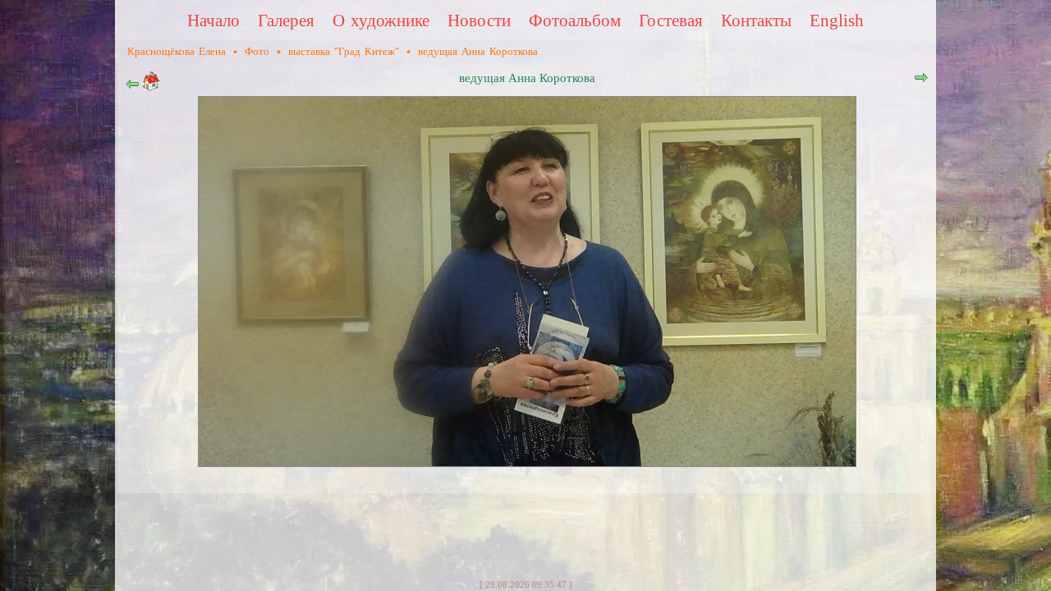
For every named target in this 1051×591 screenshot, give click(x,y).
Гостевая (671, 20)
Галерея (286, 20)
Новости (479, 20)
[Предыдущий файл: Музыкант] (132, 88)
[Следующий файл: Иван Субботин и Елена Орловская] (921, 81)
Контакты (756, 20)
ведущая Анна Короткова (478, 51)
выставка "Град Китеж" (343, 51)
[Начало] (151, 88)
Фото (257, 51)
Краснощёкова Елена (176, 51)
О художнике (381, 20)
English (837, 20)
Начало (213, 20)
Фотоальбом (575, 20)
